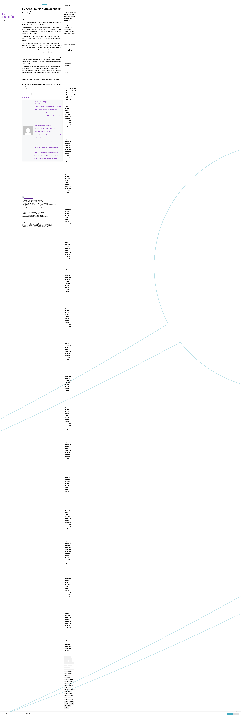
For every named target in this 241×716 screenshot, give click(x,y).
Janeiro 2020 (67, 248)
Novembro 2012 (68, 425)
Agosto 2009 (67, 506)
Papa (66, 697)
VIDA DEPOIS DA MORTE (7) (70, 82)
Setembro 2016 (68, 330)
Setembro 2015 (68, 355)
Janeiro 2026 (67, 118)
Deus (65, 673)
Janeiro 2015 (67, 372)
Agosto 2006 (67, 580)
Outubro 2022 (68, 188)
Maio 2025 (67, 135)
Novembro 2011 (68, 450)
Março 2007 (67, 565)
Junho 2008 (67, 534)
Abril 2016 (67, 341)
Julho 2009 (67, 508)
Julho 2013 (67, 409)
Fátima (71, 679)
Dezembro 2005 (68, 596)
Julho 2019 (67, 260)
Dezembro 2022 (68, 184)
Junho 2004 (67, 633)
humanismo (72, 681)
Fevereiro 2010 (68, 493)
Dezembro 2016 (68, 324)
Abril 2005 (67, 613)
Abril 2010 (67, 489)
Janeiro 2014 (67, 396)
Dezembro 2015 (68, 349)
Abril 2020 (67, 242)
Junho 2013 (67, 411)
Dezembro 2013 (68, 398)
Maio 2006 (67, 586)
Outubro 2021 (67, 207)
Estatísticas (67, 677)
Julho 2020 (67, 236)
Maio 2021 (67, 217)
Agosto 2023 (67, 174)
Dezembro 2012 (68, 423)
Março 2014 (67, 392)
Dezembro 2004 (68, 621)
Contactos (5, 22)
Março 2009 (67, 516)
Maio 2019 (67, 264)
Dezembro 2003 (68, 646)
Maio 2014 (67, 388)
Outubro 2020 (68, 229)
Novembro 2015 (68, 351)
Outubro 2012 (67, 427)
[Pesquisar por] (75, 5)
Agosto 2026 (67, 106)
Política (66, 701)
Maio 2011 (67, 462)
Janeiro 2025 (67, 143)
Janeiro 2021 (67, 225)
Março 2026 (67, 114)
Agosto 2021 (67, 211)
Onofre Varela (67, 67)
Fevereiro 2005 (68, 617)
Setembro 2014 (68, 380)
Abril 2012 (67, 440)
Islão (66, 687)
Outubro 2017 (67, 304)
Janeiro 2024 (67, 168)
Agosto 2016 (67, 332)
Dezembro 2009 (68, 497)
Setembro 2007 (68, 553)
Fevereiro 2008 (68, 543)
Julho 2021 (67, 213)
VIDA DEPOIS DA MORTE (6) (70, 84)
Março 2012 (67, 442)
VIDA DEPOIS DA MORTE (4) (70, 88)
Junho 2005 (67, 609)
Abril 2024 (67, 161)
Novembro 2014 (68, 376)
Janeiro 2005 (67, 619)
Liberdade (72, 689)
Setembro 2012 (68, 429)
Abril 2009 (67, 514)
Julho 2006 (67, 582)
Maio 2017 (67, 314)
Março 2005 (67, 615)
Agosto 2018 (67, 283)
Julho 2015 (67, 359)
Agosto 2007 (67, 555)
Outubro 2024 (68, 149)
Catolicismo (71, 663)
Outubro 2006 (68, 576)
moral (69, 691)
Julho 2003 (67, 650)
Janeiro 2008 (67, 545)
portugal (72, 701)
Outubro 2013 (67, 403)
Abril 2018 (67, 291)
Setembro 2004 (68, 627)
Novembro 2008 (68, 524)
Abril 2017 (67, 316)
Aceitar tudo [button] (230, 713)
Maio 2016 (67, 339)
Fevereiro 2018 (68, 295)
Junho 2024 (67, 157)
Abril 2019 (67, 266)
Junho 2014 (67, 386)
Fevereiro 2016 (68, 345)
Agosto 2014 (67, 382)
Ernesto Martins (68, 58)
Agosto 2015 (67, 357)
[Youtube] (71, 50)
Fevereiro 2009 (68, 518)
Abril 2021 (67, 219)
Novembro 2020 (68, 227)
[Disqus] (42, 179)
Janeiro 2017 (67, 322)
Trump (69, 705)
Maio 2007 (67, 561)
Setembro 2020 (68, 231)
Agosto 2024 (67, 153)
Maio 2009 (67, 512)
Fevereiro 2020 (68, 246)
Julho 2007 (67, 557)
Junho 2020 (67, 238)
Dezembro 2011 (68, 448)
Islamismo (71, 685)
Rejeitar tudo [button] (236, 713)
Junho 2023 (67, 178)
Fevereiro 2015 (68, 370)
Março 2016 (67, 343)
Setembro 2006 (68, 578)
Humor (66, 683)
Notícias (66, 695)
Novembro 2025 (68, 122)
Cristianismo (67, 667)
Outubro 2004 (68, 625)
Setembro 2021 (68, 209)
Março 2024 (67, 163)
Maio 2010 (67, 487)
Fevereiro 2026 (68, 116)
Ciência (70, 665)
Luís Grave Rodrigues (68, 65)
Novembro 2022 (68, 186)
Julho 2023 (67, 176)
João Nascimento (68, 63)
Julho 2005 (67, 607)
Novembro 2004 (68, 623)
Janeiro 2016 (67, 347)
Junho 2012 (67, 436)
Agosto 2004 (67, 629)
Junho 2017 (67, 312)
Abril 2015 (67, 365)
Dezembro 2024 (68, 145)
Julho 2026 (67, 108)
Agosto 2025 (67, 128)
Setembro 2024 (68, 151)
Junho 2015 (67, 361)
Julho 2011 (67, 458)
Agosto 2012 (67, 431)
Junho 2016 (67, 337)
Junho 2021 (67, 215)
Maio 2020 (67, 240)
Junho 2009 (67, 510)
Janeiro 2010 (67, 495)
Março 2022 (67, 196)
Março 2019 (67, 269)
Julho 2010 (67, 483)
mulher (70, 693)
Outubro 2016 (67, 328)
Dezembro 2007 (68, 547)
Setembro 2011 (68, 454)
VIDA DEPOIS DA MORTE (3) (70, 90)
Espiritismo (67, 675)
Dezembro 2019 (68, 250)
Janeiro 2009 (67, 520)
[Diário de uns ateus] (8, 9)
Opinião (71, 695)
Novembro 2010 (68, 475)
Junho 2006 (67, 584)
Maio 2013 (67, 413)
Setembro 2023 (68, 172)
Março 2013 (67, 417)
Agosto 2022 (67, 190)
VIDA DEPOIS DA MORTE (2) (70, 92)
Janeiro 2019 (67, 273)
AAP (4, 21)
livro (66, 691)
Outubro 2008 (68, 526)
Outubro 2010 (67, 477)
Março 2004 (67, 640)
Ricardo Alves (67, 70)
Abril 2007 (67, 563)
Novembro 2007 (68, 549)
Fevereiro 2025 (68, 141)
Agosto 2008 (67, 530)
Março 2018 (67, 293)
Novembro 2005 (68, 598)
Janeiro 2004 (67, 644)
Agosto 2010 (67, 481)
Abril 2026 (67, 112)
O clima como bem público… (68, 97)
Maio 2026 (67, 110)
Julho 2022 (67, 192)
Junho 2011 (67, 460)
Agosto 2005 (67, 605)
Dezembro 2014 (68, 374)
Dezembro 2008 (68, 522)
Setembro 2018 (68, 281)
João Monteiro (67, 61)
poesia (71, 699)
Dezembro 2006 (68, 572)
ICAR (70, 683)
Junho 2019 (67, 262)
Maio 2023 (67, 180)
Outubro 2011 (67, 452)
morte (66, 693)
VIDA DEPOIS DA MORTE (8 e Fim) (70, 80)
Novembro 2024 (68, 147)
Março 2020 (67, 244)
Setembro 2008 (68, 528)
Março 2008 (67, 541)
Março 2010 (67, 491)
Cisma (66, 665)
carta (66, 663)
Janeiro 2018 (67, 297)
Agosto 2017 (67, 308)
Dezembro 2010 (68, 473)
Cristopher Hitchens (69, 669)
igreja (66, 685)
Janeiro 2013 (67, 421)
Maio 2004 (67, 635)
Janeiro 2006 (67, 594)
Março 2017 (67, 318)
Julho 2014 (67, 384)
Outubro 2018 (67, 279)
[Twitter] (68, 50)
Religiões (71, 703)
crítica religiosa (68, 671)
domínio (69, 673)
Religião (66, 703)
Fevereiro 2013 (68, 419)
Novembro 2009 (68, 499)
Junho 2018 (67, 287)
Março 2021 (67, 221)
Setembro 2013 (68, 405)
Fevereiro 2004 (68, 642)
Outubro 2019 (67, 254)
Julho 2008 (67, 532)
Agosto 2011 (67, 456)
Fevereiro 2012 (68, 444)
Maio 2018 (67, 289)
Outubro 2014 (67, 378)
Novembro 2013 (68, 400)
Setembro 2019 (68, 256)
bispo (71, 661)
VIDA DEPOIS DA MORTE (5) (70, 86)
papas (69, 697)
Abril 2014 (67, 390)
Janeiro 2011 (67, 471)
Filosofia (66, 679)
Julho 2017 (67, 310)
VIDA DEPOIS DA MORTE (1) (70, 94)
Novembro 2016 (68, 326)
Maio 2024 (67, 159)
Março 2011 (67, 466)
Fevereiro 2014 (68, 394)
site (65, 705)
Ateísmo (66, 661)
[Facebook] (66, 50)
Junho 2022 (67, 194)
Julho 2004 (67, 631)
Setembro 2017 (68, 306)
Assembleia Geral (68, 659)
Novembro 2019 (68, 252)
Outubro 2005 (68, 600)
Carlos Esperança (40, 102)
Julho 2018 (67, 285)
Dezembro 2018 (68, 275)
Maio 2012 (67, 438)
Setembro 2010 (68, 479)
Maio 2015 (67, 363)
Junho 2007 (67, 559)
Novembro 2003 (68, 648)
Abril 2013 (67, 415)
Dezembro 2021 (68, 203)
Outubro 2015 (67, 353)
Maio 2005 (67, 611)
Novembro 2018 (68, 277)
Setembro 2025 (68, 126)
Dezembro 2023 (68, 170)
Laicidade (66, 689)
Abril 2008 (67, 539)
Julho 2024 (67, 155)
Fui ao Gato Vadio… (69, 99)
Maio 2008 (67, 537)
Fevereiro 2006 (68, 592)
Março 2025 (67, 139)
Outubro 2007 (68, 551)
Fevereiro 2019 (68, 271)
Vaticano (66, 707)
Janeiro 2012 (67, 446)
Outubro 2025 (68, 124)
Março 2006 (67, 590)
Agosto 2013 (67, 407)
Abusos (69, 657)
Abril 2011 (67, 464)
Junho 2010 (67, 485)
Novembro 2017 (68, 302)
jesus (69, 687)
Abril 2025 (67, 137)
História (66, 681)
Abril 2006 (67, 588)
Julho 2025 (67, 130)
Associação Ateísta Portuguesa (69, 44)
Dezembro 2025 (68, 120)
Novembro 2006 (68, 574)
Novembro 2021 (68, 205)
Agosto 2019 (67, 258)
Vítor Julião (66, 72)
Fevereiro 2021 (68, 223)
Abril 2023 (67, 182)
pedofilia (66, 699)
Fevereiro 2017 (68, 320)
